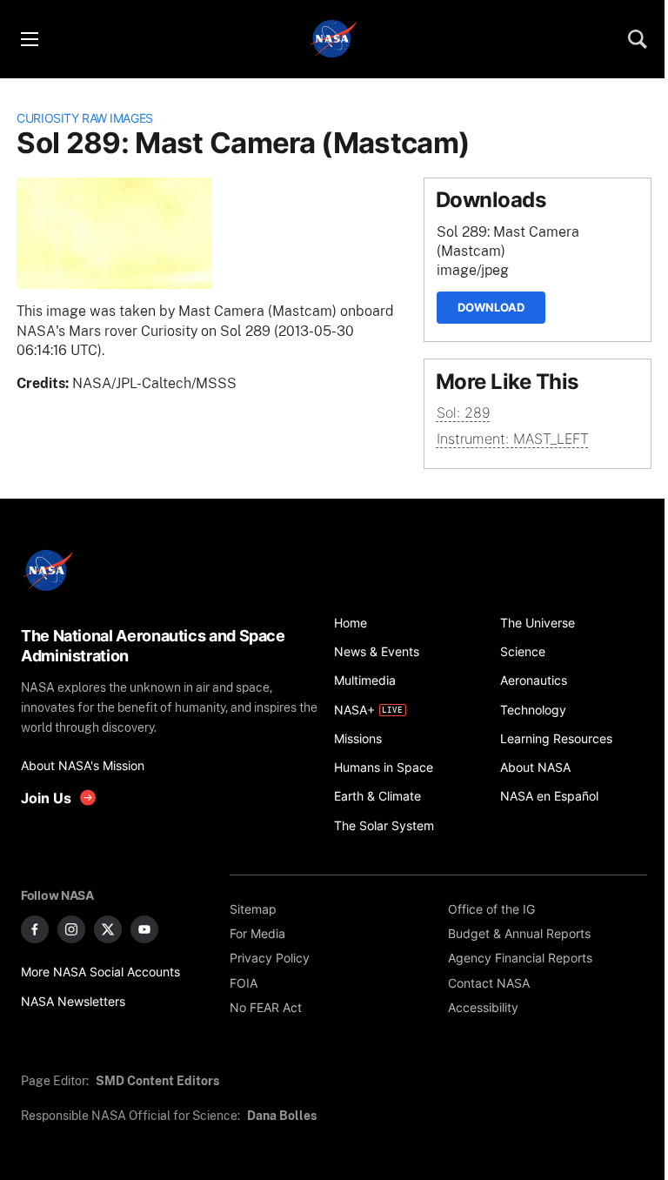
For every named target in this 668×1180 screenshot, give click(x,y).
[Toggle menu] (29, 39)
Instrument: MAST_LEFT (513, 439)
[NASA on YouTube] (144, 929)
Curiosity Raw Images (85, 118)
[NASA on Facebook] (35, 929)
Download (491, 307)
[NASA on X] (108, 929)
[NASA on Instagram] (71, 929)
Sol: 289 (464, 413)
